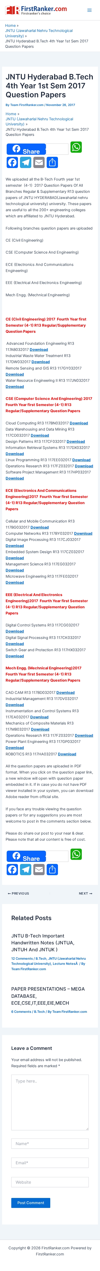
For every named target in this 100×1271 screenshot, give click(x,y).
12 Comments (22, 958)
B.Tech (41, 958)
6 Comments (21, 1012)
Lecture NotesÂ (65, 964)
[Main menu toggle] (89, 10)
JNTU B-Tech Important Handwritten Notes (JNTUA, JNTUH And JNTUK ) (42, 943)
